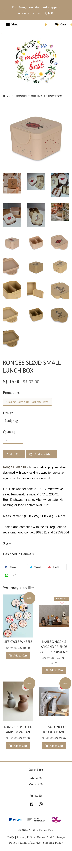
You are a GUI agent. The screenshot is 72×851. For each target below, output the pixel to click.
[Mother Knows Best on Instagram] (41, 805)
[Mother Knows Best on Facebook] (31, 805)
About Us (36, 778)
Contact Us (36, 784)
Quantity (9, 431)
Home (6, 96)
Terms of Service (30, 842)
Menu (14, 24)
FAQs (10, 837)
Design (8, 412)
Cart (63, 24)
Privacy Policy (26, 837)
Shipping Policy (53, 842)
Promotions (11, 392)
